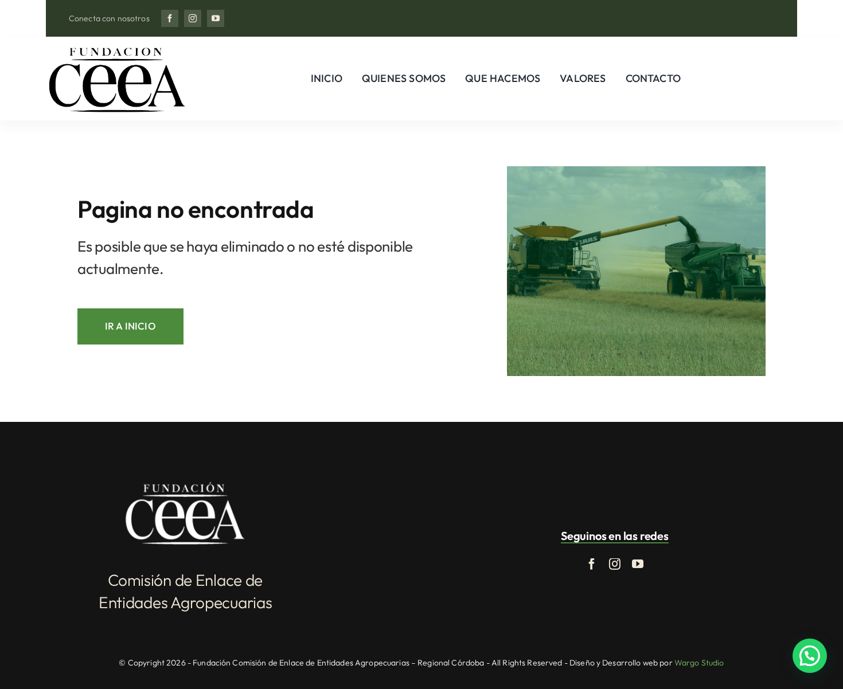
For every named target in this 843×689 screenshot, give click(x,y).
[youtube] (215, 18)
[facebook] (169, 18)
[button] (810, 656)
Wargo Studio (699, 662)
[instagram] (192, 18)
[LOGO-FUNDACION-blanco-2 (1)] (185, 484)
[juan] (117, 48)
